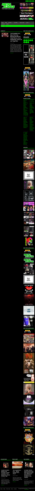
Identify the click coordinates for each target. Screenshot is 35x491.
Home (2, 22)
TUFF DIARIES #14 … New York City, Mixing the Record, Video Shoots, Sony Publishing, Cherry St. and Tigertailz (16, 37)
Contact (3, 24)
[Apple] (32, 1)
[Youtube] (29, 1)
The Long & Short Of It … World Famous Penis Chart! (17, 472)
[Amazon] (28, 42)
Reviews (9, 22)
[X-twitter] (27, 1)
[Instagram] (30, 1)
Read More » (14, 481)
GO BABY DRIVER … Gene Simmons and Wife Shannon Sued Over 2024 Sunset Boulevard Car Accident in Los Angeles (28, 474)
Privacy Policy (26, 489)
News (6, 22)
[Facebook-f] (26, 1)
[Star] (33, 1)
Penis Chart (22, 22)
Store (7, 24)
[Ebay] (26, 42)
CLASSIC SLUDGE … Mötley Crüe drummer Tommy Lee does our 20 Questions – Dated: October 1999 (5, 473)
